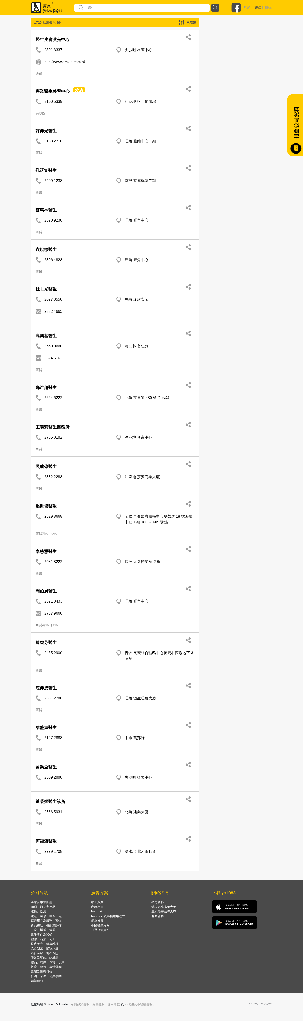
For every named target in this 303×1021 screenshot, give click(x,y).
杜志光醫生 (46, 289)
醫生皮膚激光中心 (53, 39)
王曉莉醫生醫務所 (53, 427)
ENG (247, 7)
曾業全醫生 (46, 767)
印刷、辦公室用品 (43, 907)
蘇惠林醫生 (46, 210)
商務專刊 (97, 907)
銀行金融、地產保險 (44, 953)
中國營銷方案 (100, 925)
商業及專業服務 (41, 902)
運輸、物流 (38, 911)
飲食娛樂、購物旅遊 (44, 948)
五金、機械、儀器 (43, 930)
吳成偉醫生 (46, 466)
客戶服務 (158, 916)
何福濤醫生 (46, 841)
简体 (268, 7)
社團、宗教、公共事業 (46, 976)
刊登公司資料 (100, 930)
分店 (79, 89)
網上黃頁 (97, 902)
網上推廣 (97, 920)
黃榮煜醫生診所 (50, 801)
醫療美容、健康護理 (44, 944)
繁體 (257, 7)
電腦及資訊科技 (41, 971)
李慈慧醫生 (46, 551)
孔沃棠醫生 (46, 170)
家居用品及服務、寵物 (46, 920)
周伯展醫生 (46, 591)
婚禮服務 (37, 981)
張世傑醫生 (46, 506)
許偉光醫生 (46, 130)
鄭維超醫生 (46, 387)
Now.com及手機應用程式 (108, 916)
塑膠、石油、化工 (43, 939)
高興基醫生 (46, 335)
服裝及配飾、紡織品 (44, 957)
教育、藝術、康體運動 (46, 967)
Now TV (96, 911)
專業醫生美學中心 (53, 91)
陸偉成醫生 (46, 687)
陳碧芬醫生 (46, 642)
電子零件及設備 (41, 934)
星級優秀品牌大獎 (164, 911)
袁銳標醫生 (46, 249)
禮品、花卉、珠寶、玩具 (48, 962)
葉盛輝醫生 (46, 727)
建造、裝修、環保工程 (46, 916)
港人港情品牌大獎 (164, 907)
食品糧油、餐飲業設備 (46, 925)
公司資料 (158, 902)
